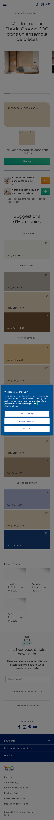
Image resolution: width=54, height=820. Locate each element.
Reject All (27, 429)
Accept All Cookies (27, 421)
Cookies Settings (27, 414)
